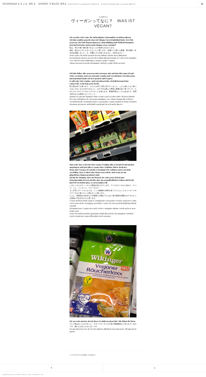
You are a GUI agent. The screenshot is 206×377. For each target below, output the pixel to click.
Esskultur (84, 355)
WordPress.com (38, 374)
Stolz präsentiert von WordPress (12, 374)
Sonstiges (91, 355)
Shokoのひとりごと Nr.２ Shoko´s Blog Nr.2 (34, 3)
